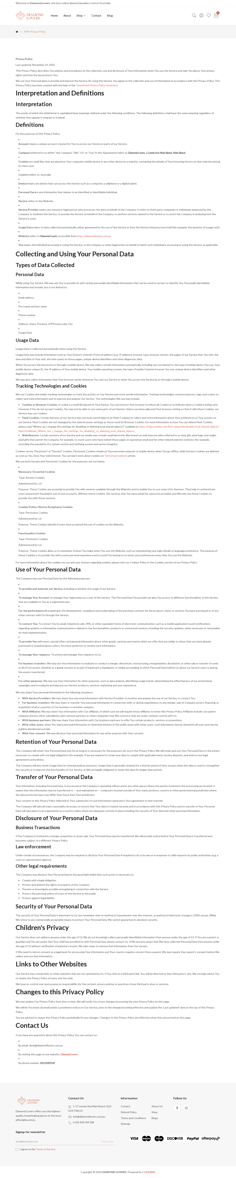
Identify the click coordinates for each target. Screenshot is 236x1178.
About (67, 15)
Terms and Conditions (133, 1118)
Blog (110, 15)
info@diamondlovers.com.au (89, 1116)
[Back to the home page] (17, 31)
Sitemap (125, 1123)
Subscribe (107, 1141)
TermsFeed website (115, 455)
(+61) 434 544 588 (83, 1122)
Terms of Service (45, 1149)
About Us (157, 1106)
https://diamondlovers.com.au (94, 236)
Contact (96, 15)
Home (54, 15)
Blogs (155, 1118)
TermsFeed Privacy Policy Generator (97, 85)
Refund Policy (129, 1112)
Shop (80, 15)
